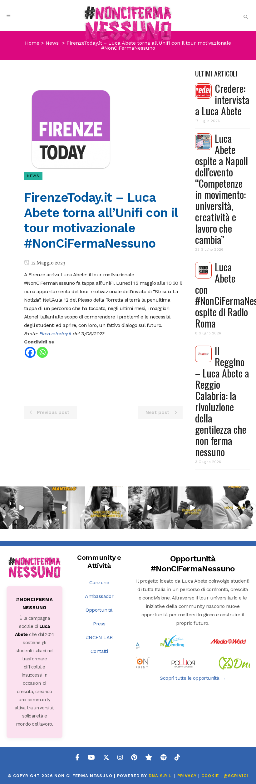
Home (32, 43)
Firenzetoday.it (55, 334)
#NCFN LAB (99, 637)
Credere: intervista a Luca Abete (222, 99)
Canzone (99, 582)
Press (99, 624)
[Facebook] (30, 352)
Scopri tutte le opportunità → (192, 678)
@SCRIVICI (236, 775)
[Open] (21, 507)
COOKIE (210, 775)
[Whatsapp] (42, 352)
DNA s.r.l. (161, 775)
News (52, 43)
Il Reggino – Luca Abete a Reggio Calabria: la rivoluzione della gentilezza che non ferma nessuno (222, 401)
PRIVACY (187, 775)
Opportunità (99, 610)
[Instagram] (39, 525)
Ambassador (99, 596)
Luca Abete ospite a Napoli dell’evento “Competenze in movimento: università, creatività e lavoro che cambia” (221, 189)
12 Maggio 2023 (47, 263)
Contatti (99, 651)
